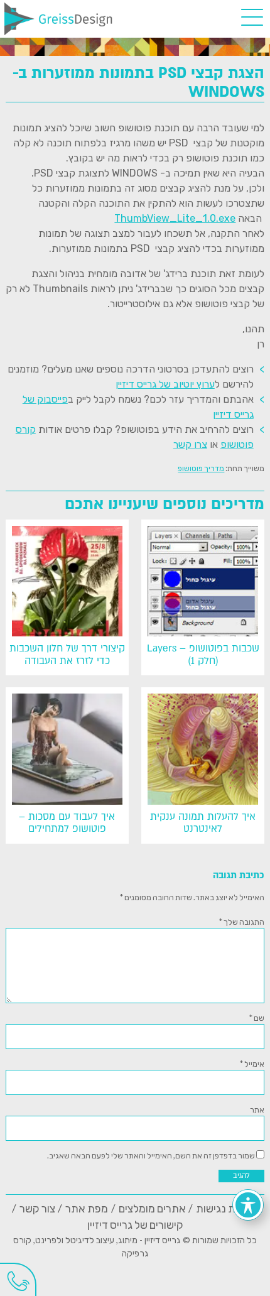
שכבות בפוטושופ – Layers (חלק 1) (203, 654)
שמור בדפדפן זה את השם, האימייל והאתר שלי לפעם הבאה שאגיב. (151, 1155)
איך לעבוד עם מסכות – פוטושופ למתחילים (67, 823)
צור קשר (37, 1208)
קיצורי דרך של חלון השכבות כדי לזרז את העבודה (67, 654)
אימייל (252, 1064)
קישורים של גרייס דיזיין (135, 1224)
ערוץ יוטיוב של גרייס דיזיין (165, 384)
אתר (257, 1109)
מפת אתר (86, 1208)
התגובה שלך (241, 922)
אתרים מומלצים (152, 1208)
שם (256, 1018)
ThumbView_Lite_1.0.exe (174, 218)
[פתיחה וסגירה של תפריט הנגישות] (248, 1205)
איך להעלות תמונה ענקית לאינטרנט (203, 823)
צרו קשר (190, 444)
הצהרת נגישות (227, 1208)
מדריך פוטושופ (201, 468)
